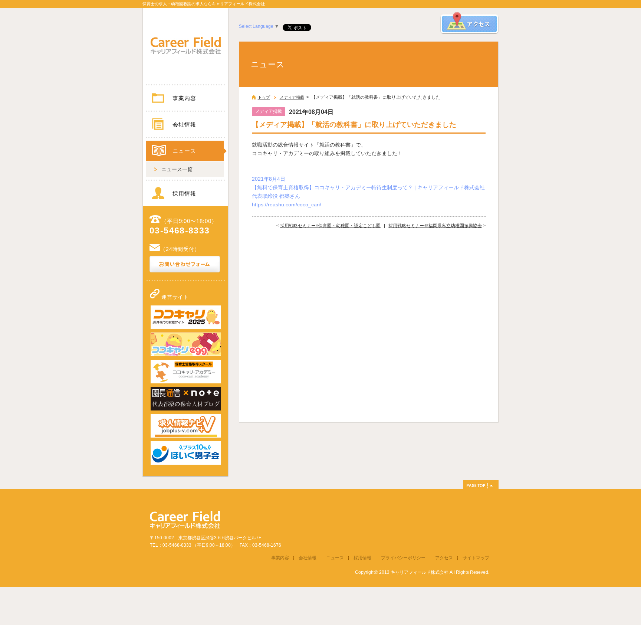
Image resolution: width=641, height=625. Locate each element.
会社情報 (184, 124)
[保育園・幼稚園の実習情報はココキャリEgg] (186, 354)
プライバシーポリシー (403, 557)
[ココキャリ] (186, 327)
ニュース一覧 (177, 169)
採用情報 (184, 193)
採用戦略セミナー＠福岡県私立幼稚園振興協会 (435, 225)
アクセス (444, 557)
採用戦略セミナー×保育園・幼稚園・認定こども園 (330, 225)
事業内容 (184, 98)
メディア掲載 (292, 97)
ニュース (184, 151)
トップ (264, 97)
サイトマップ (476, 557)
